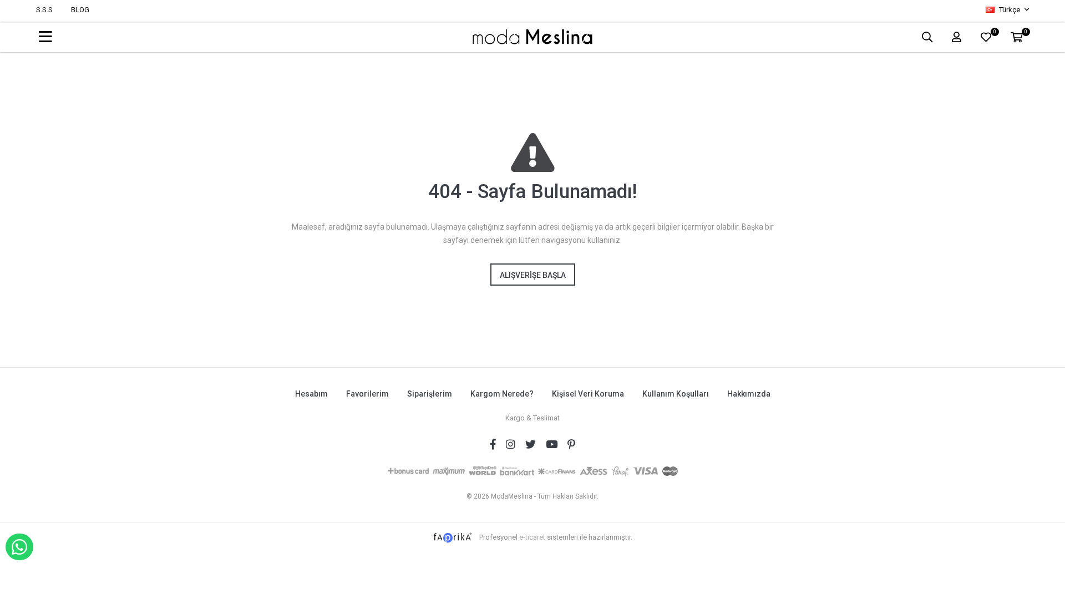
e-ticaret (532, 537)
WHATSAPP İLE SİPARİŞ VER (19, 547)
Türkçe (1009, 10)
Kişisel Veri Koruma (588, 393)
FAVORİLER (994, 33)
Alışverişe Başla (533, 275)
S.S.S (44, 10)
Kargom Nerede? (502, 393)
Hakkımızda (748, 393)
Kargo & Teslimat (532, 418)
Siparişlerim (429, 393)
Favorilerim (367, 393)
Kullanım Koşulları (675, 393)
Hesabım (311, 393)
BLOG (80, 10)
